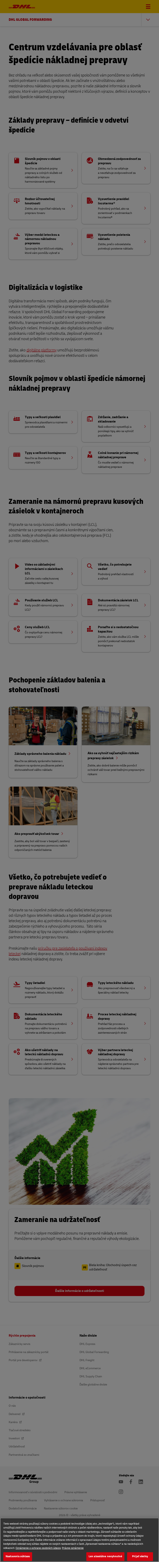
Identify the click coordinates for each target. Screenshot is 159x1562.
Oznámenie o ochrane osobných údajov (38, 1548)
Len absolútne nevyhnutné (105, 1556)
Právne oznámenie (73, 1548)
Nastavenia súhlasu (18, 1556)
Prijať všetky (140, 1556)
